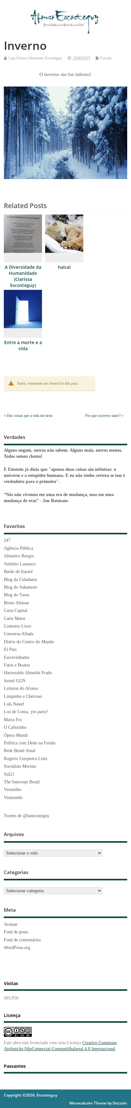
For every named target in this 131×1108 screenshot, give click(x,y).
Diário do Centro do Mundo (29, 641)
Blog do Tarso (16, 594)
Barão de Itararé (18, 571)
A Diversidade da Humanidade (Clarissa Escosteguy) (23, 276)
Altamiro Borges (19, 556)
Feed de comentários (22, 940)
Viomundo (13, 797)
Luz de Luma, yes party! (26, 711)
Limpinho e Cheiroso (23, 696)
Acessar (10, 924)
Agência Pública (18, 548)
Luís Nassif (14, 704)
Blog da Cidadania (20, 579)
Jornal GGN (14, 680)
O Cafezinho (15, 727)
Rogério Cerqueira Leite (25, 758)
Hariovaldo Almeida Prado (28, 672)
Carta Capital (15, 610)
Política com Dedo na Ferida (29, 743)
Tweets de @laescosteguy (26, 815)
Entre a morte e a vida (23, 345)
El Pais (10, 649)
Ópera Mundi (16, 735)
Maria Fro (13, 719)
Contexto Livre (17, 626)
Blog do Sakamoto (20, 587)
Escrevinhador (17, 657)
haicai (64, 267)
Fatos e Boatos (17, 665)
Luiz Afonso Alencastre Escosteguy (35, 58)
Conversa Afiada (18, 633)
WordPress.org (17, 947)
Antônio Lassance (20, 564)
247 (7, 540)
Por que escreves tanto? (103, 415)
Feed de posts (16, 932)
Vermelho (12, 789)
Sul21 (9, 774)
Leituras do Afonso (21, 688)
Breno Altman (16, 602)
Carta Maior (14, 618)
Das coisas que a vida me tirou (29, 415)
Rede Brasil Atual (19, 750)
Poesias (106, 58)
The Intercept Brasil (22, 782)
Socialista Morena (20, 766)
